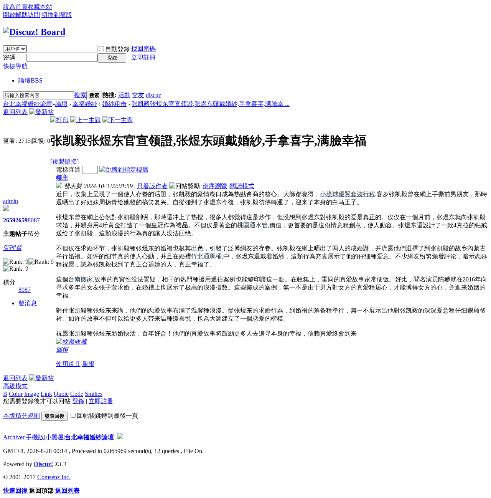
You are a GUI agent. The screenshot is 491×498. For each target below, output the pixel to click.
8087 (34, 220)
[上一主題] (85, 120)
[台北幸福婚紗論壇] (34, 32)
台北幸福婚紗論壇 (27, 104)
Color (16, 393)
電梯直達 (68, 169)
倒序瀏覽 (215, 186)
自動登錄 (117, 49)
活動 (124, 95)
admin (10, 201)
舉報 (88, 364)
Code (76, 393)
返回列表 (15, 112)
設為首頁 (15, 6)
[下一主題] (117, 120)
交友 (138, 95)
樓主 (62, 177)
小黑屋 (54, 437)
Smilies (93, 393)
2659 (9, 220)
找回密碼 (143, 48)
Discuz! (43, 464)
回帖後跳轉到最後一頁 (107, 415)
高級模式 (15, 386)
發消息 (27, 303)
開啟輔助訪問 (21, 15)
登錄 (78, 401)
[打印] (59, 120)
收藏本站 (40, 6)
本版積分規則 (21, 415)
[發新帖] (41, 112)
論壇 (30, 80)
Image (31, 393)
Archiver (14, 437)
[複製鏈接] (64, 161)
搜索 (80, 95)
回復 (62, 349)
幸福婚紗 (84, 104)
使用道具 (68, 364)
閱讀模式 (242, 186)
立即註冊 (143, 57)
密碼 (9, 57)
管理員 (12, 248)
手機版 (35, 437)
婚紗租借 (114, 104)
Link (46, 393)
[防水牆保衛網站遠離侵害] (120, 437)
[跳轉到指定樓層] (123, 169)
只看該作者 (152, 186)
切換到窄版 (56, 15)
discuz (153, 95)
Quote (61, 393)
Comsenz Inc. (54, 477)
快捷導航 (15, 66)
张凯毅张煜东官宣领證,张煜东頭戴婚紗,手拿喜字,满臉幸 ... (211, 104)
